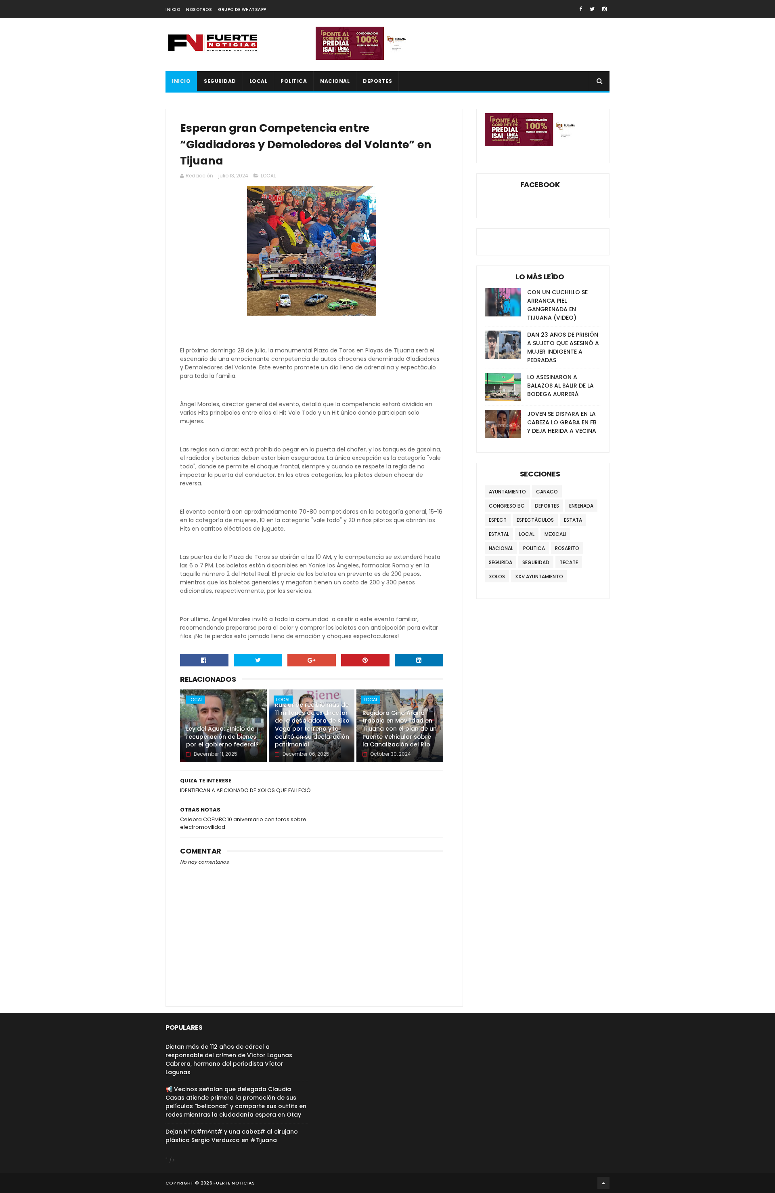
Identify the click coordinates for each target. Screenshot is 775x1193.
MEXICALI (555, 534)
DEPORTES (377, 81)
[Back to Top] (603, 1183)
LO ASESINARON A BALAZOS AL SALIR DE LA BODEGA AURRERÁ (560, 385)
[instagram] (604, 9)
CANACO (547, 491)
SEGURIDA (500, 562)
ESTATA (573, 519)
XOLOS (497, 576)
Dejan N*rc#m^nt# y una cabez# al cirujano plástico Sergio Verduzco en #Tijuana (231, 1136)
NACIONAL (335, 81)
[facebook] (580, 9)
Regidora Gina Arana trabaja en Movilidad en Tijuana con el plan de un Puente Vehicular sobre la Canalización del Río (399, 728)
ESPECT (498, 519)
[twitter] (592, 9)
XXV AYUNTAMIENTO (539, 576)
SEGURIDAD (220, 81)
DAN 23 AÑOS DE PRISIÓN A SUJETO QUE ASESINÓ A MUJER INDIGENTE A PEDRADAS (563, 347)
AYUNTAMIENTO (507, 491)
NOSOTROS (199, 9)
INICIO (172, 9)
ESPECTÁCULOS (535, 519)
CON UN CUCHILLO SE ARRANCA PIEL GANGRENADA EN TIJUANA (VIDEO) (557, 305)
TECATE (568, 562)
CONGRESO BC (507, 505)
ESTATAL (499, 534)
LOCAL (258, 81)
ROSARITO (567, 548)
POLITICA (294, 81)
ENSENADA (581, 505)
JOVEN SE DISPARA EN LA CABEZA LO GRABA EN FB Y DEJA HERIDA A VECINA (562, 422)
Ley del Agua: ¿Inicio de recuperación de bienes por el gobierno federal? (222, 736)
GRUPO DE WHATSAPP (242, 9)
